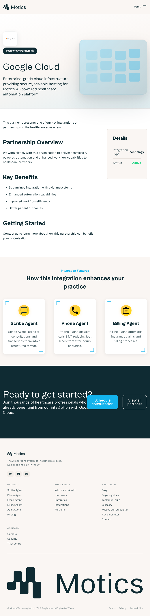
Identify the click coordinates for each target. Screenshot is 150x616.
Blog (104, 490)
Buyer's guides (110, 495)
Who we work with (65, 490)
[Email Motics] (10, 474)
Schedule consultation (102, 402)
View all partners (134, 402)
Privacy (122, 608)
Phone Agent (14, 495)
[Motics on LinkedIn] (18, 474)
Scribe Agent (14, 490)
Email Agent (14, 500)
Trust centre (14, 543)
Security (12, 539)
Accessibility (136, 608)
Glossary (107, 505)
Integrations (62, 505)
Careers (12, 534)
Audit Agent (14, 509)
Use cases (61, 495)
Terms (112, 608)
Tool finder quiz (111, 500)
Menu (137, 6)
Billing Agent (14, 505)
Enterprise (61, 500)
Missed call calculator (115, 509)
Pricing (11, 514)
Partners (60, 509)
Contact (106, 519)
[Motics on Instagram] (26, 474)
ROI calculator (110, 514)
